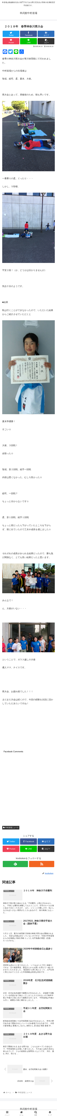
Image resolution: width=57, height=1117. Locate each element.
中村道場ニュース (12, 828)
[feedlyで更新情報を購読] (15, 864)
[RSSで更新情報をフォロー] (41, 864)
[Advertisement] (28, 790)
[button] (51, 576)
